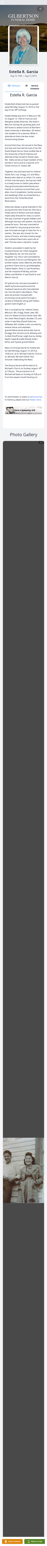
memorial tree (35, 396)
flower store (35, 399)
